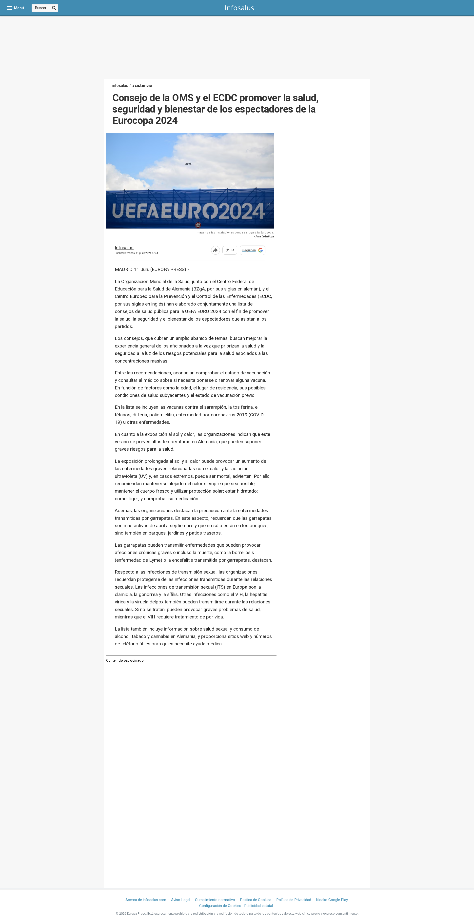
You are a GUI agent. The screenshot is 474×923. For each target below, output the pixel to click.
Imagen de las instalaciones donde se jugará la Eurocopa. (235, 233)
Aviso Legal (180, 900)
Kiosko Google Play (332, 900)
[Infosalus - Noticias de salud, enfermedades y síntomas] (239, 7)
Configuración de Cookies (220, 905)
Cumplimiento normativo (215, 900)
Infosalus (124, 248)
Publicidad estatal (258, 905)
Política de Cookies (255, 900)
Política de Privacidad (293, 900)
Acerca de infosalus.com (145, 900)
